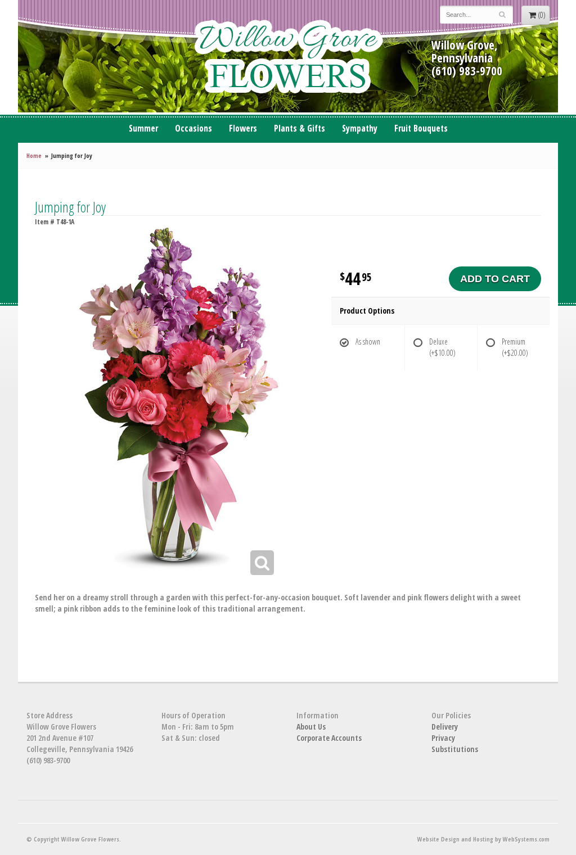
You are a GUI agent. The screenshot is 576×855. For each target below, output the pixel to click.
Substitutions (454, 749)
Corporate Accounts (329, 737)
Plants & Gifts (299, 128)
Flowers (243, 128)
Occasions (193, 128)
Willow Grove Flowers (288, 56)
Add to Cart (495, 278)
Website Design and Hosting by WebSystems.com (483, 839)
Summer (143, 128)
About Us (311, 726)
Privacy (443, 737)
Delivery (444, 726)
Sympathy (359, 128)
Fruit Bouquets (421, 128)
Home (34, 155)
